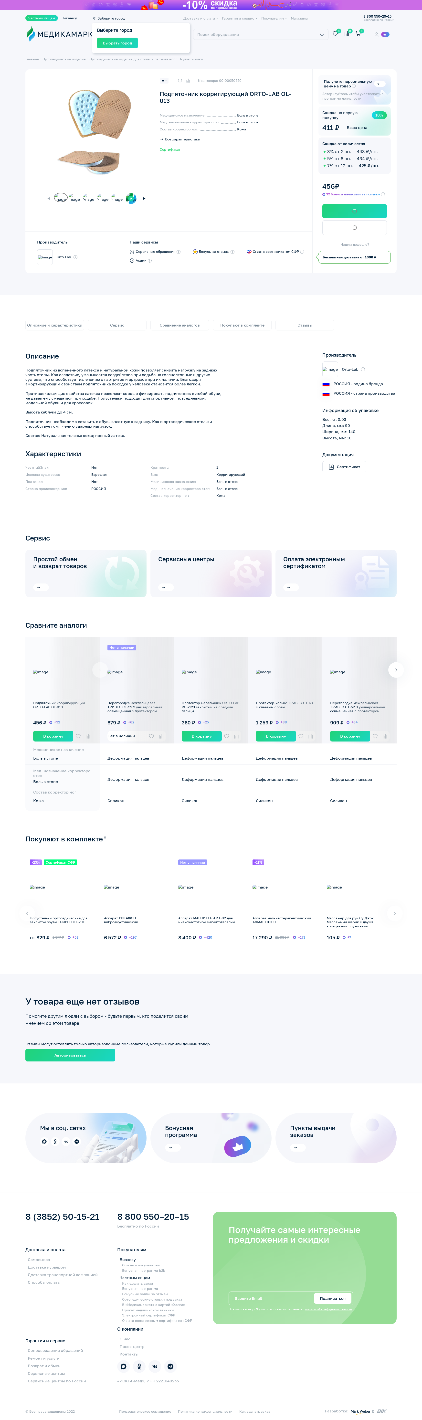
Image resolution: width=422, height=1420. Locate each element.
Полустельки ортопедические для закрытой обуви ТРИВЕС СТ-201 (58, 920)
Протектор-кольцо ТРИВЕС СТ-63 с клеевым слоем (284, 705)
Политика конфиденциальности (205, 1411)
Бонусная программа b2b (143, 1270)
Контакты (129, 1354)
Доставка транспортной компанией (63, 1274)
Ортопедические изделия (64, 59)
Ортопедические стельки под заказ (152, 1299)
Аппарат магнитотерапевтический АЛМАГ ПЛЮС (282, 920)
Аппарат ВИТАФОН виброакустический (121, 920)
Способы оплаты (44, 1282)
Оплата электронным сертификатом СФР (157, 1321)
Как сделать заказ (137, 1283)
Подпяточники (191, 59)
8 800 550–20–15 (153, 1216)
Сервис (117, 325)
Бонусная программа (140, 1289)
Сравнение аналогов (180, 325)
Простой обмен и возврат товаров (60, 562)
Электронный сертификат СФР (148, 1315)
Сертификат (170, 149)
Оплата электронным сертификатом (314, 562)
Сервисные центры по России (57, 1380)
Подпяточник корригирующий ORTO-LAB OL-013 (59, 705)
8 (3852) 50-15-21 (62, 1216)
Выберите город (111, 18)
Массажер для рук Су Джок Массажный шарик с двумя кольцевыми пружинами (350, 922)
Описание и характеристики (54, 325)
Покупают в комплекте (242, 325)
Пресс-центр (132, 1346)
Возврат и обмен (44, 1365)
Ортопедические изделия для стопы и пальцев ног (132, 59)
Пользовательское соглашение (145, 1411)
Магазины (299, 18)
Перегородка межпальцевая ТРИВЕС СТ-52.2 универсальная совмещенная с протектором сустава (134, 709)
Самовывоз (39, 1259)
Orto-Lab (64, 257)
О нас (125, 1338)
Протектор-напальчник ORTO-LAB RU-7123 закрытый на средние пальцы (210, 707)
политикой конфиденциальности (328, 1309)
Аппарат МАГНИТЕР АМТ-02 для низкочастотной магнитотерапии (206, 920)
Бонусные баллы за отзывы (145, 1294)
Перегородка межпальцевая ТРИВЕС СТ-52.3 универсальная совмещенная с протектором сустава (357, 709)
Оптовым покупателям (141, 1265)
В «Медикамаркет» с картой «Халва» (153, 1305)
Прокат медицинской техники (148, 1310)
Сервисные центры (186, 559)
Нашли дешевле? (354, 244)
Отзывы (304, 325)
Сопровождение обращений (55, 1350)
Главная (32, 59)
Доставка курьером (47, 1267)
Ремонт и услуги (44, 1358)
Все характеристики (182, 139)
